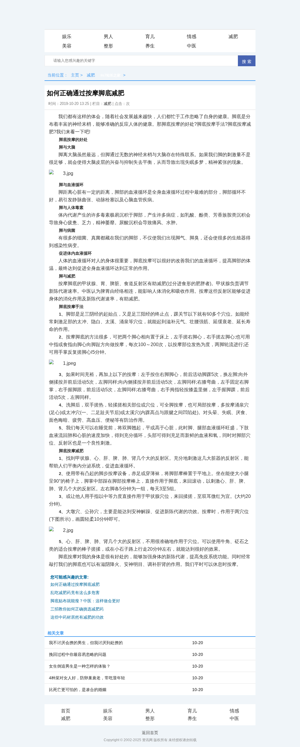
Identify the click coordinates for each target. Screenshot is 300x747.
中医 (191, 45)
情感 (191, 36)
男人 (108, 36)
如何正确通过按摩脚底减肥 (75, 584)
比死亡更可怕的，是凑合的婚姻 (77, 689)
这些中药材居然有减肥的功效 (77, 617)
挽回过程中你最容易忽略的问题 (77, 654)
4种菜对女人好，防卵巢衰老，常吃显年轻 (87, 677)
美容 (66, 45)
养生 (150, 45)
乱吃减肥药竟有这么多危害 (75, 592)
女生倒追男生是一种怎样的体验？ (79, 666)
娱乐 (66, 36)
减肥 (233, 36)
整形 (108, 45)
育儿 (150, 36)
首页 (65, 710)
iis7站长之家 (110, 75)
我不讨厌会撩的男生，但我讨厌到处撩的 (86, 642)
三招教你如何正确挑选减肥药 (77, 609)
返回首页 (150, 732)
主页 (75, 75)
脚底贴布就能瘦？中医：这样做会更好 (85, 600)
